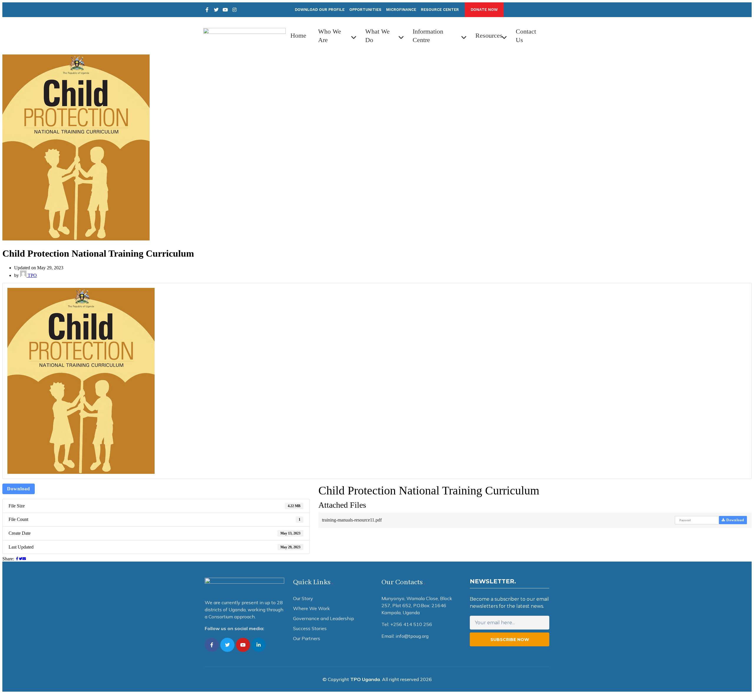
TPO (32, 275)
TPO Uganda (365, 679)
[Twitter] (216, 9)
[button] (484, 9)
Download (18, 488)
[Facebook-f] (212, 645)
